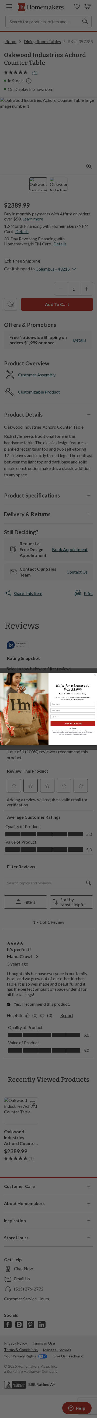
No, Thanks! (72, 728)
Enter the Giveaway (73, 723)
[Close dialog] (95, 674)
